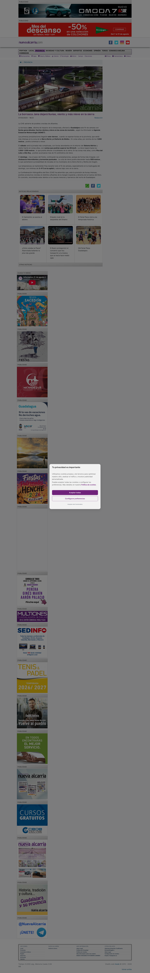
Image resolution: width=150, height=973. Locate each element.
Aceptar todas (75, 493)
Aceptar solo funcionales (75, 504)
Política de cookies (88, 485)
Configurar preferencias (75, 499)
